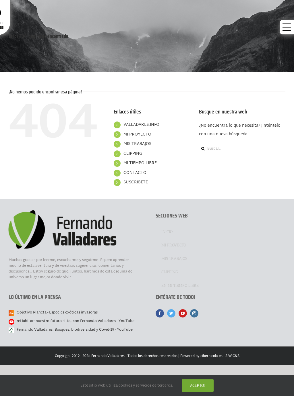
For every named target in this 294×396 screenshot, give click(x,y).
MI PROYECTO (137, 134)
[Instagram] (194, 313)
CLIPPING (132, 153)
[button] (287, 27)
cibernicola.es (211, 356)
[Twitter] (171, 313)
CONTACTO (134, 173)
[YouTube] (183, 313)
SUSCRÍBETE (135, 182)
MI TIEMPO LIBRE (140, 163)
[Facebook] (160, 313)
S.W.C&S (232, 356)
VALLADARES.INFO (141, 124)
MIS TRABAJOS (137, 144)
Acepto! (197, 385)
